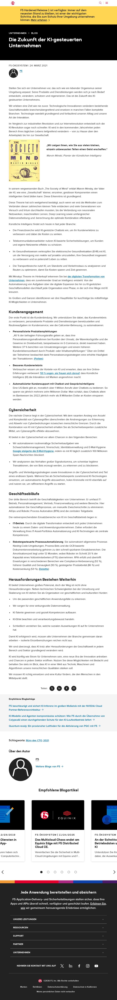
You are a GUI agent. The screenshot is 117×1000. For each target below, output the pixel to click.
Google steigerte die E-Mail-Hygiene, (33, 451)
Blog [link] (34, 33)
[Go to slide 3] (55, 872)
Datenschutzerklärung (57, 987)
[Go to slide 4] (62, 872)
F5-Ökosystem (45, 834)
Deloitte (43, 569)
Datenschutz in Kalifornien (85, 987)
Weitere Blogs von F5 (48, 766)
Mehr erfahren (39, 20)
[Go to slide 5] (69, 872)
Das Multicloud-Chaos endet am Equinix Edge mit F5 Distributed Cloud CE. (57, 843)
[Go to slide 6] (75, 872)
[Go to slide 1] (41, 872)
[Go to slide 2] (48, 872)
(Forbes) (38, 358)
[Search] (100, 2)
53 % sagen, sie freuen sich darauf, (60, 373)
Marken (23, 987)
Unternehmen (17, 33)
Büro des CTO (34, 740)
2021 (46, 740)
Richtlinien (37, 987)
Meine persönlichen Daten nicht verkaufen (56, 991)
